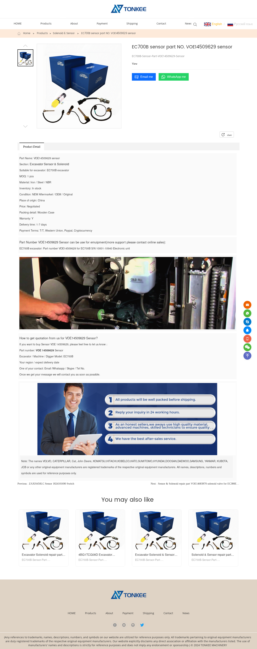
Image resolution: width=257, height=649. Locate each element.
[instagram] (133, 624)
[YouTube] (124, 624)
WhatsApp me (176, 76)
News (185, 613)
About (109, 613)
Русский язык (243, 24)
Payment (127, 613)
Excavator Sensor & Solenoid (49, 164)
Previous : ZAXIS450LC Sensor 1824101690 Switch (45, 483)
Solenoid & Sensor (64, 33)
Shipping (148, 613)
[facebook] (115, 624)
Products (42, 33)
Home (26, 33)
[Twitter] (142, 624)
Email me (146, 76)
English (216, 24)
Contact (168, 613)
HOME (72, 613)
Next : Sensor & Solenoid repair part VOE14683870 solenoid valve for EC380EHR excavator (195, 483)
